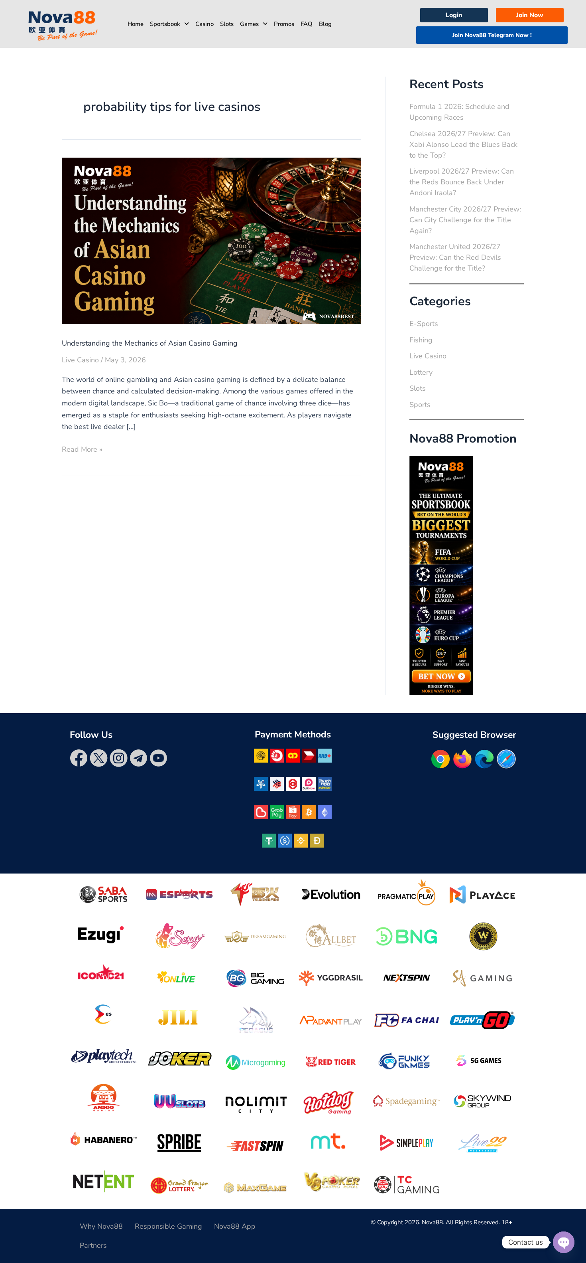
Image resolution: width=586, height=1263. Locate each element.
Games (249, 24)
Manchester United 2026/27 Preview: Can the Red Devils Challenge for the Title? (455, 257)
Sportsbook (165, 24)
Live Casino (80, 360)
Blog (325, 24)
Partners (93, 1245)
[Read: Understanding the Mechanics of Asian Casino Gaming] (211, 240)
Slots (227, 24)
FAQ (307, 24)
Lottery (421, 372)
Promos (284, 24)
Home (136, 24)
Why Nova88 (101, 1226)
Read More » (82, 449)
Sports (420, 404)
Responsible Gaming (168, 1226)
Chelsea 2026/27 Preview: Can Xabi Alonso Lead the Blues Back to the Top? (463, 144)
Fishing (421, 340)
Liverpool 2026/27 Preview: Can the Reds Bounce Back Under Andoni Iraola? (461, 182)
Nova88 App (235, 1226)
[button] (169, 24)
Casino (204, 24)
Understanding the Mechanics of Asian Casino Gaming (150, 343)
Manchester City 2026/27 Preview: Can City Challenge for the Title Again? (465, 219)
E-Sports (423, 323)
